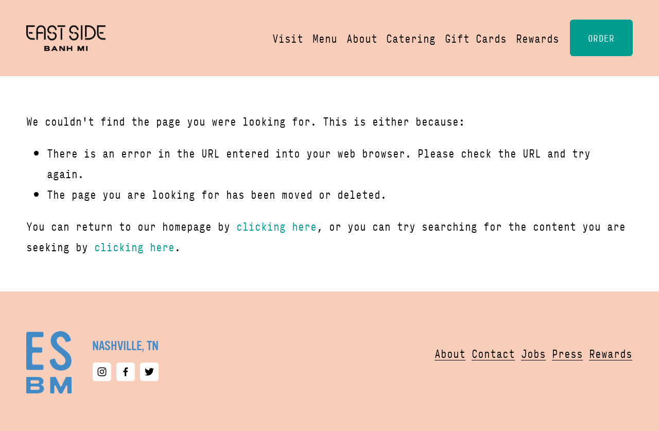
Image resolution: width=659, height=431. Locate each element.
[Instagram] (102, 372)
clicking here (276, 225)
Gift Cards (476, 37)
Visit (287, 37)
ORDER (601, 37)
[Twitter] (149, 372)
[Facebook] (125, 372)
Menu (325, 37)
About (361, 37)
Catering (411, 37)
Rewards (537, 37)
